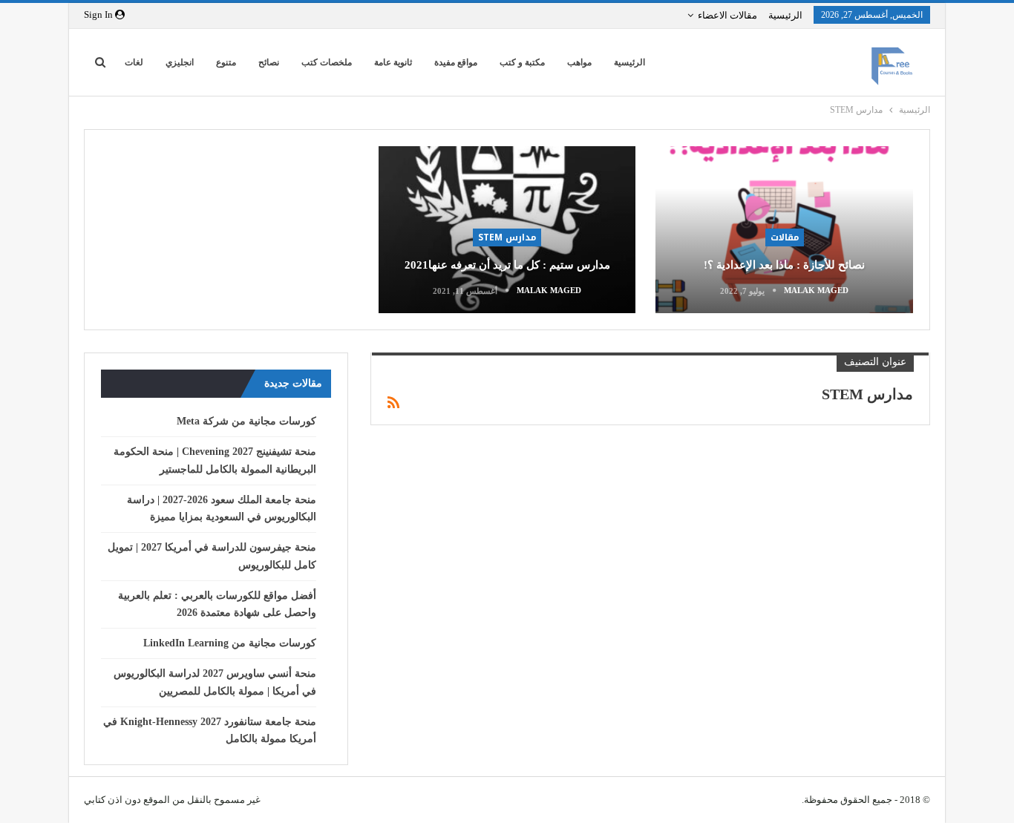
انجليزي (180, 62)
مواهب (579, 62)
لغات (134, 62)
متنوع (226, 62)
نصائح (268, 62)
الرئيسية (785, 15)
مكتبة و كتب (522, 62)
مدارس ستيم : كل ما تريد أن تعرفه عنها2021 (507, 265)
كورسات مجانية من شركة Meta (246, 421)
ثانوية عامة (393, 62)
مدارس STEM (507, 237)
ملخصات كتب (326, 62)
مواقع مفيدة (455, 62)
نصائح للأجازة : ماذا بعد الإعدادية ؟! (784, 265)
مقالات (785, 237)
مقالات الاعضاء (727, 15)
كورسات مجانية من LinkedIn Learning (229, 643)
